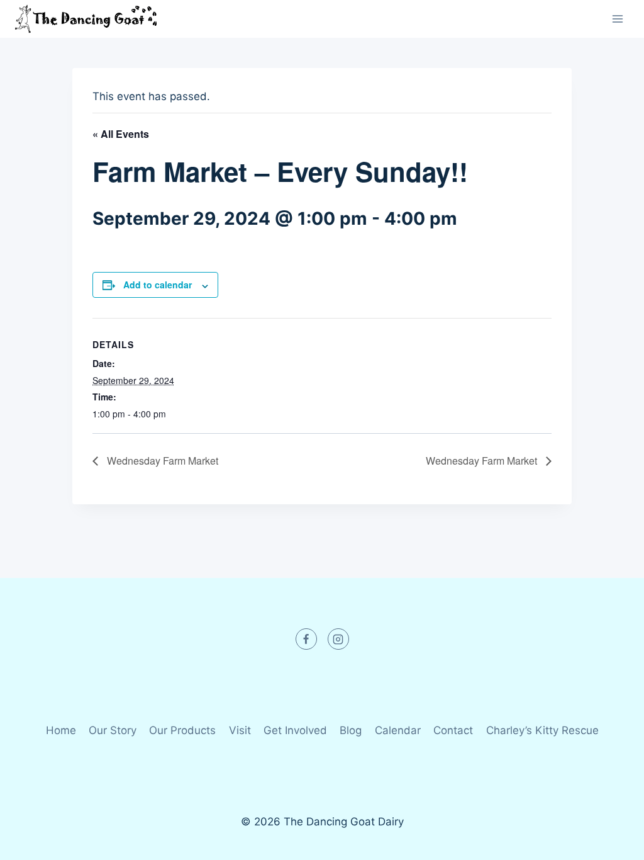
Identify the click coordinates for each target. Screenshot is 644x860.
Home (61, 730)
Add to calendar (157, 284)
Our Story (112, 730)
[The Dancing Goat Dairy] (86, 18)
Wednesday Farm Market (161, 460)
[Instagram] (338, 639)
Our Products (182, 730)
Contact (453, 730)
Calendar (398, 730)
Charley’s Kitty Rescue (542, 730)
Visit (240, 730)
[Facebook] (306, 639)
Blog (351, 730)
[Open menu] (617, 18)
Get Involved (295, 730)
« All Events (120, 134)
